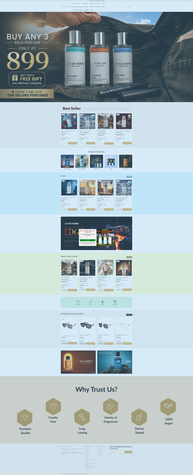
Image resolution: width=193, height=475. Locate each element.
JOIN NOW (88, 240)
